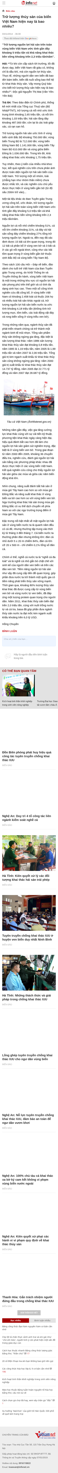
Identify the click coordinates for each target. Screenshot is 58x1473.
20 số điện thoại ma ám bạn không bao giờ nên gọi (27, 1361)
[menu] (4, 3)
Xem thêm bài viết (29, 1313)
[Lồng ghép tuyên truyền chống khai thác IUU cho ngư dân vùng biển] (29, 1032)
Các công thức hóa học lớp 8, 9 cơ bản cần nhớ (25, 1368)
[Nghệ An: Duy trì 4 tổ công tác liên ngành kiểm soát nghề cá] (29, 793)
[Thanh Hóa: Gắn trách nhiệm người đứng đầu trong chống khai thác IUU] (29, 1274)
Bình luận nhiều (42, 1320)
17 (27, 1353)
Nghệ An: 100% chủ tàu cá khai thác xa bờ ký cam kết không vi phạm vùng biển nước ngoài (27, 1179)
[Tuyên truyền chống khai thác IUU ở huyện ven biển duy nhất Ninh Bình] (29, 913)
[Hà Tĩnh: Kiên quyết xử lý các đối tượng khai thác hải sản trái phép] (29, 853)
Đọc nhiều (16, 1320)
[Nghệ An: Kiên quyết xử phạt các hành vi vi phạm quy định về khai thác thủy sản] (29, 1214)
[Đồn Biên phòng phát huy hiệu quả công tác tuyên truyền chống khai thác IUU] (29, 729)
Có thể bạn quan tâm (19, 670)
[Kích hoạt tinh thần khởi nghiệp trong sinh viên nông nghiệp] (18, 685)
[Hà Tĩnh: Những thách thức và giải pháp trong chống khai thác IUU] (29, 973)
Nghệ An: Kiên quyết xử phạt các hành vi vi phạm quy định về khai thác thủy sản (25, 1240)
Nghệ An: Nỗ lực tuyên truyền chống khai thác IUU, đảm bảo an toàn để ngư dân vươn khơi (28, 1118)
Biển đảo (10, 11)
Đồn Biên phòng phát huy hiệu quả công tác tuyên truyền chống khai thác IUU (26, 756)
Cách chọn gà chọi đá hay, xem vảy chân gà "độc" (27, 1400)
